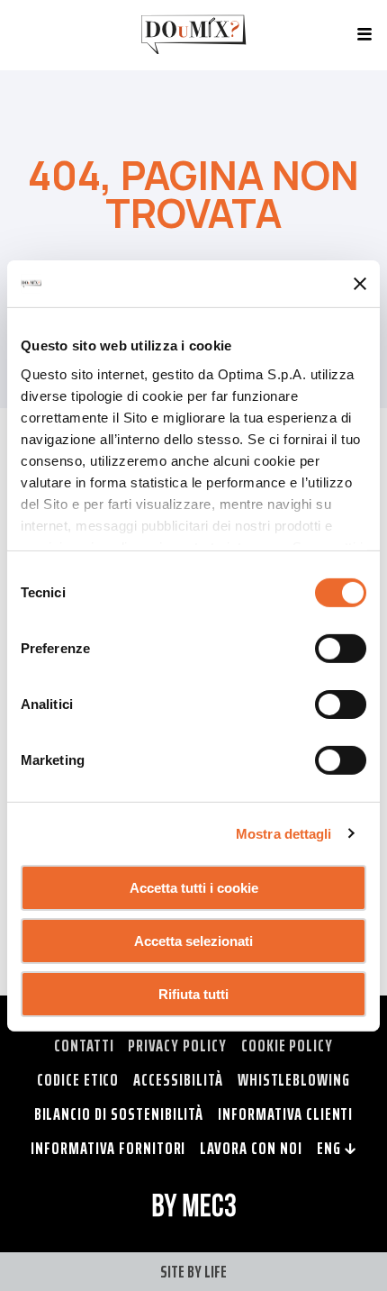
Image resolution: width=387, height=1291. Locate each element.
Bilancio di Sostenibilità (119, 1113)
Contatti (84, 1045)
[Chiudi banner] (360, 283)
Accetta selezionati (193, 941)
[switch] (340, 648)
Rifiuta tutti (193, 993)
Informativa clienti (285, 1113)
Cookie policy (287, 1045)
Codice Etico (78, 1079)
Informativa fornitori (108, 1147)
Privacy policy (177, 1045)
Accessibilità (177, 1079)
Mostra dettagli (284, 833)
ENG (331, 1147)
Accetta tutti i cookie (194, 888)
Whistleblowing (294, 1079)
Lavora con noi (251, 1147)
